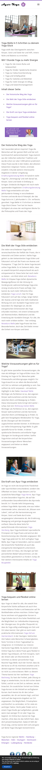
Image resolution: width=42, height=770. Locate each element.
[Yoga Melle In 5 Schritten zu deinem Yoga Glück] (21, 26)
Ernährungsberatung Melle (12, 176)
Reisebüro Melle (8, 323)
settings (16, 763)
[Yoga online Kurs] (13, 4)
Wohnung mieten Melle (24, 406)
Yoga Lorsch (16, 294)
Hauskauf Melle (26, 391)
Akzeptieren (7, 767)
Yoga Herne (26, 494)
